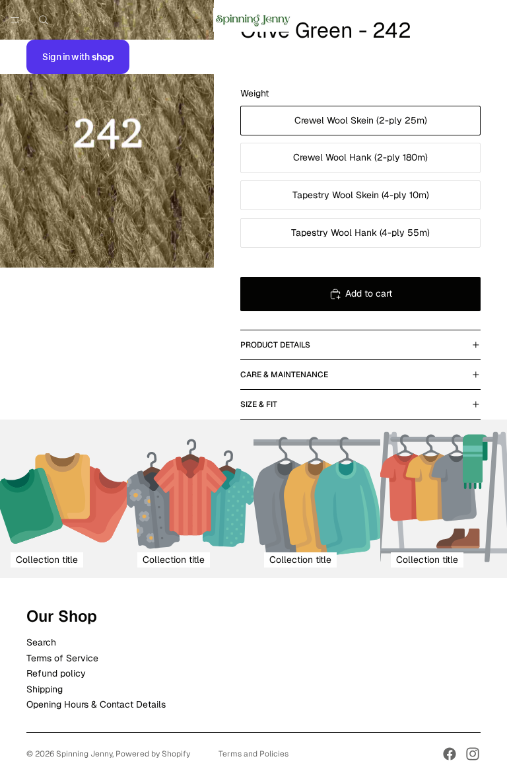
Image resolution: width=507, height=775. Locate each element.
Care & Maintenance (284, 374)
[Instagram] (473, 754)
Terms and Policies (253, 754)
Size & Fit (258, 404)
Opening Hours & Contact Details (96, 704)
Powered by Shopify (153, 754)
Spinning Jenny (84, 754)
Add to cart (368, 293)
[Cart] (491, 19)
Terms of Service (62, 658)
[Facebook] (449, 754)
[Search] (43, 19)
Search (41, 642)
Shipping (44, 689)
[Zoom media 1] (107, 134)
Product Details (275, 345)
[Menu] (15, 20)
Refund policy (56, 673)
